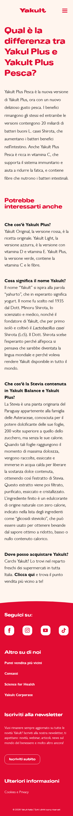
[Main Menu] (65, 10)
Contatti (11, 673)
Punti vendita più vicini (23, 663)
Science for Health (19, 684)
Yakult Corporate (18, 695)
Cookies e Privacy (16, 792)
